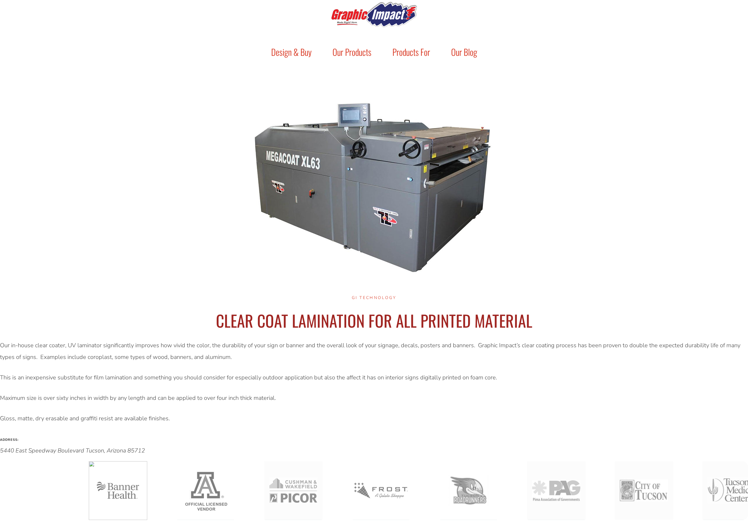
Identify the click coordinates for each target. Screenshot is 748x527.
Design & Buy (291, 51)
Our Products (352, 51)
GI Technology (374, 297)
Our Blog (464, 51)
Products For (411, 51)
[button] (374, 490)
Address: (9, 440)
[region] (374, 490)
